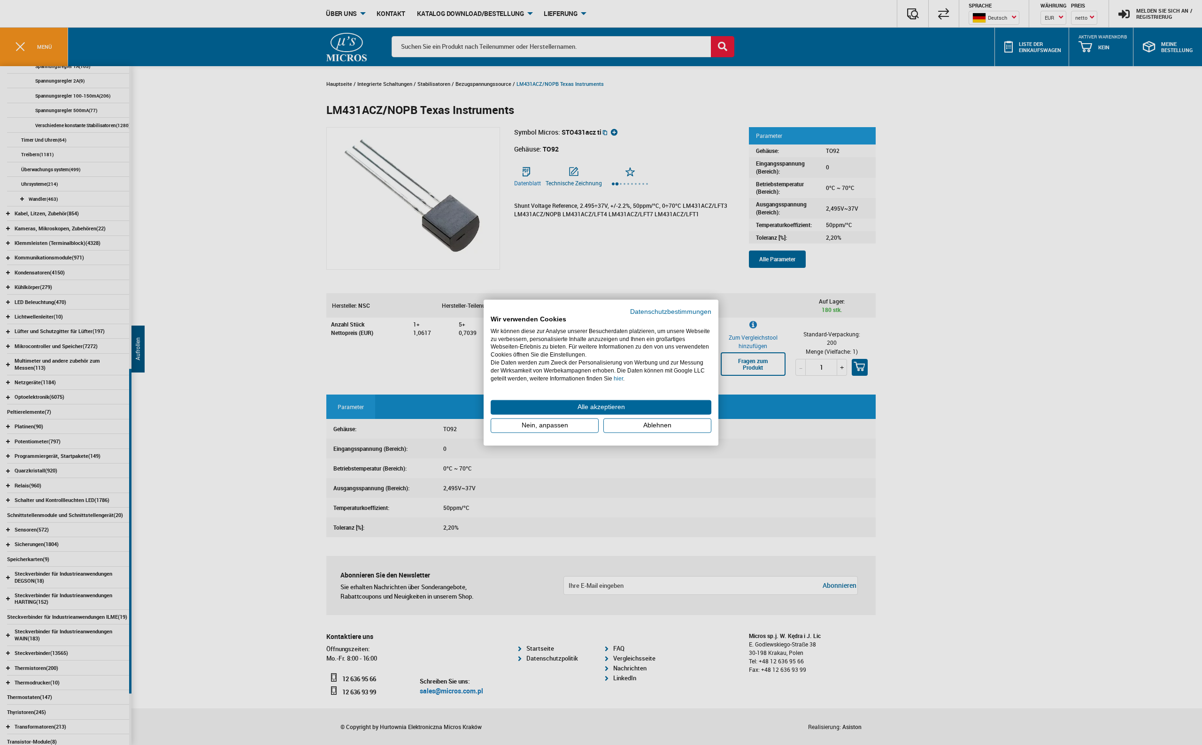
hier (618, 378)
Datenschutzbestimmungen (670, 311)
